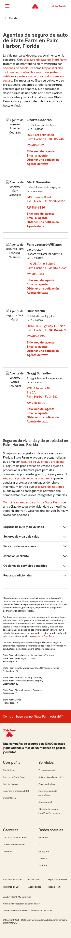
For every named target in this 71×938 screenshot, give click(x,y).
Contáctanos (9, 770)
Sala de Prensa (10, 784)
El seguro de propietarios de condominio (35, 476)
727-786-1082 (35, 145)
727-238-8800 (36, 402)
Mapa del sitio (55, 887)
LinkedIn (42, 858)
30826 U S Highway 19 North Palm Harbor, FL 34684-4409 (46, 328)
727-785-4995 (36, 336)
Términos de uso (11, 887)
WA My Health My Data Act (17, 897)
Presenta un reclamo (48, 770)
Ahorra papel (45, 802)
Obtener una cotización (43, 159)
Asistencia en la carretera (51, 777)
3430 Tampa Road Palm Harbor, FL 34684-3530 (46, 199)
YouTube (42, 865)
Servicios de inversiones (19, 546)
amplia (13, 72)
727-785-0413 (35, 274)
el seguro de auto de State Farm (45, 59)
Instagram (43, 851)
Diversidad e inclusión (13, 844)
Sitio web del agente (40, 151)
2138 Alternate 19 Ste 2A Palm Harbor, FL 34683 (42, 392)
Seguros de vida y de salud (21, 536)
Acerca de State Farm (14, 777)
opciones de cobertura (18, 68)
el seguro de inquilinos (49, 486)
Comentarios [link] (9, 798)
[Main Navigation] (7, 6)
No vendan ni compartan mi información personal (27, 910)
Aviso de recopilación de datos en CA (21, 903)
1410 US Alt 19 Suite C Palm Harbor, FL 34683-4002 (46, 266)
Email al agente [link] (37, 155)
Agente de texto (37, 163)
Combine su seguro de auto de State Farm (31, 502)
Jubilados (8, 851)
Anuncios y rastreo (12, 879)
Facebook (43, 837)
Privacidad (33, 879)
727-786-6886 (36, 207)
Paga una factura (46, 784)
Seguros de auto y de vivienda (23, 526)
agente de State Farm (44, 636)
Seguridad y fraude (57, 879)
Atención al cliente (16, 556)
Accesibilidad (34, 887)
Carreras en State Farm (15, 837)
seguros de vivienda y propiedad (42, 461)
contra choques (30, 72)
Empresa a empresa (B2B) (16, 791)
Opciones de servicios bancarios (25, 565)
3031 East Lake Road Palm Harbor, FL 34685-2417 (46, 137)
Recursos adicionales (17, 575)
